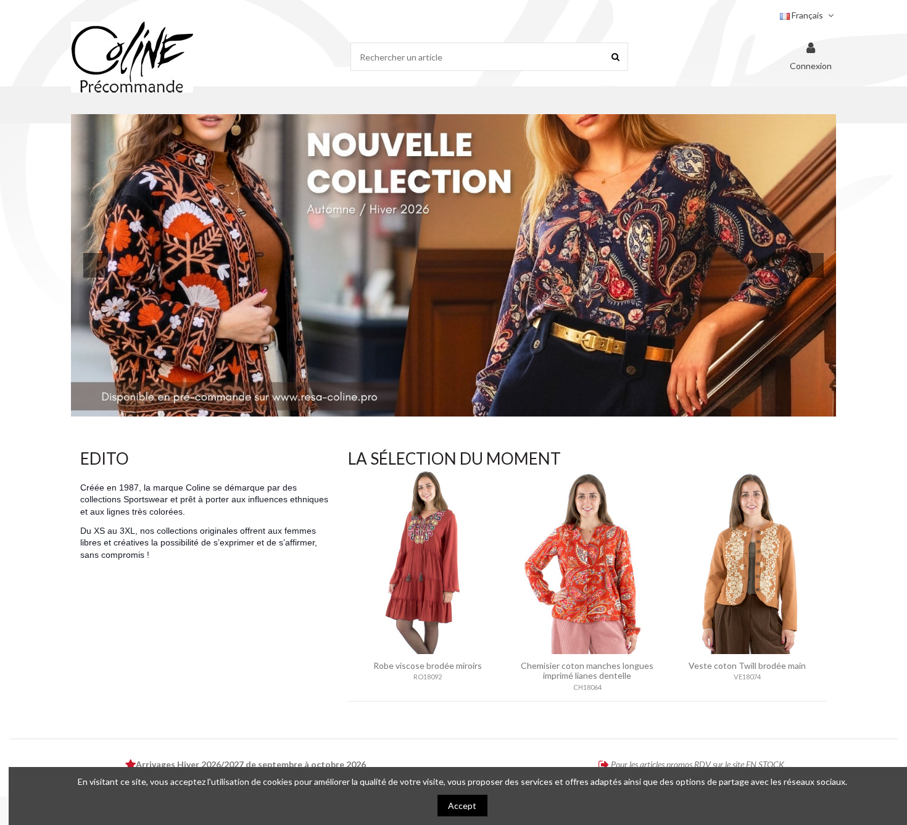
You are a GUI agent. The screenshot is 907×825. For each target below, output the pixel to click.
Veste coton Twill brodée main (747, 665)
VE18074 (747, 677)
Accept (462, 805)
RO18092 (427, 677)
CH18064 (587, 687)
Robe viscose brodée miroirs (427, 665)
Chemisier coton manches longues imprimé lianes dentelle (587, 670)
